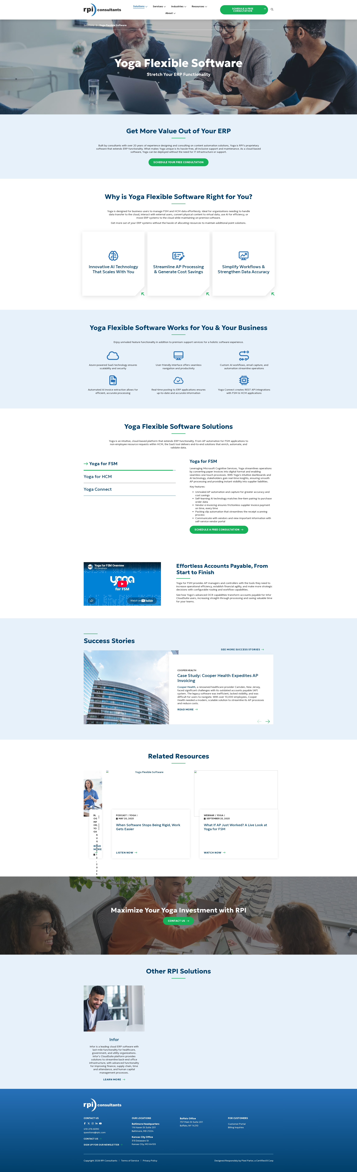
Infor (114, 1039)
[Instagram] (92, 1123)
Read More (185, 709)
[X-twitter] (89, 1123)
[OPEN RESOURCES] (206, 6)
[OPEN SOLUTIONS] (146, 6)
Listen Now (124, 852)
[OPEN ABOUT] (174, 13)
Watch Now (212, 852)
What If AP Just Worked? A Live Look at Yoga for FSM (235, 827)
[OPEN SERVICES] (165, 6)
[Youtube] (100, 1123)
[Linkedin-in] (96, 1123)
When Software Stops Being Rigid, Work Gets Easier (148, 827)
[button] (130, 463)
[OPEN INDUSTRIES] (185, 6)
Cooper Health (186, 687)
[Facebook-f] (85, 1123)
